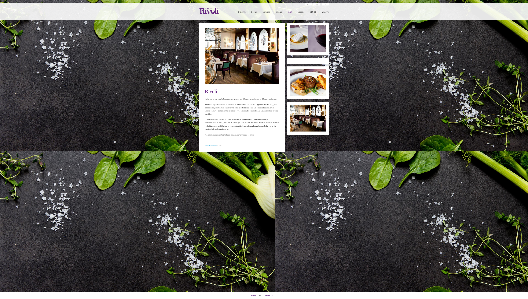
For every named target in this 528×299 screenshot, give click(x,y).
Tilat (290, 11)
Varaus (301, 11)
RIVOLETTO (270, 295)
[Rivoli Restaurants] (209, 13)
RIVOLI (254, 295)
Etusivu (242, 11)
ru (325, 4)
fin (308, 4)
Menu (254, 11)
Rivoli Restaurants (211, 146)
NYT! (313, 11)
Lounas (266, 11)
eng (317, 4)
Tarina (279, 11)
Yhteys (325, 11)
